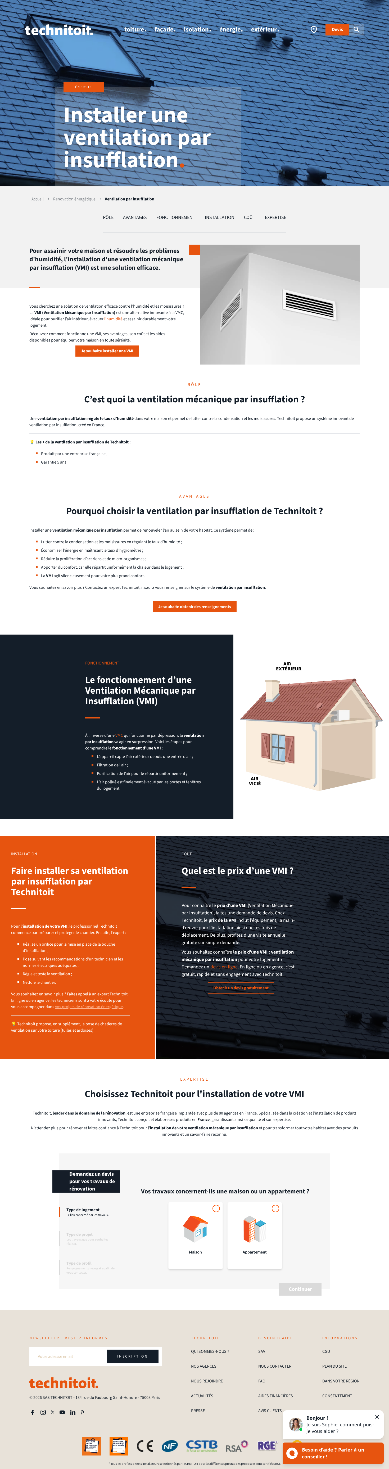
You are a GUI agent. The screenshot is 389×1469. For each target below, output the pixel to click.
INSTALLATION (219, 217)
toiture (134, 29)
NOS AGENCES (203, 1366)
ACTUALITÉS (202, 1396)
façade (164, 29)
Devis (337, 29)
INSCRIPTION (132, 1356)
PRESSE (198, 1411)
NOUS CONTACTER (274, 1366)
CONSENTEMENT (337, 1396)
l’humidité (113, 319)
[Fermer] (377, 1417)
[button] (333, 1424)
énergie (230, 29)
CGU (326, 1351)
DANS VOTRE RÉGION (341, 1381)
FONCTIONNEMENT (175, 217)
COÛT (249, 217)
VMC (119, 735)
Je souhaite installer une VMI (107, 351)
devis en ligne (224, 967)
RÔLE (108, 217)
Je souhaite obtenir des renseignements (194, 607)
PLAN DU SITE (334, 1366)
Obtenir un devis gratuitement (241, 988)
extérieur (264, 29)
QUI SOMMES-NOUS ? (210, 1351)
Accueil (37, 199)
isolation (196, 29)
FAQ (261, 1381)
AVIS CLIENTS (270, 1411)
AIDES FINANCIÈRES (275, 1396)
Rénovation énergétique (74, 199)
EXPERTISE (275, 217)
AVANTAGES (135, 217)
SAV (261, 1351)
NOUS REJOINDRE (207, 1381)
